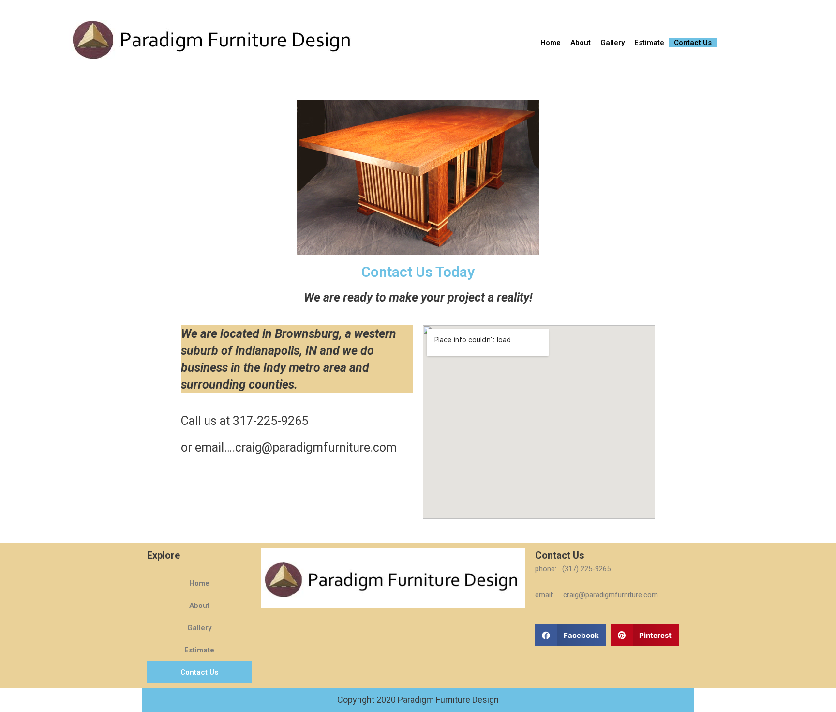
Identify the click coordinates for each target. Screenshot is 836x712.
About (580, 42)
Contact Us (693, 42)
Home (550, 42)
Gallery (612, 42)
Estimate (649, 42)
